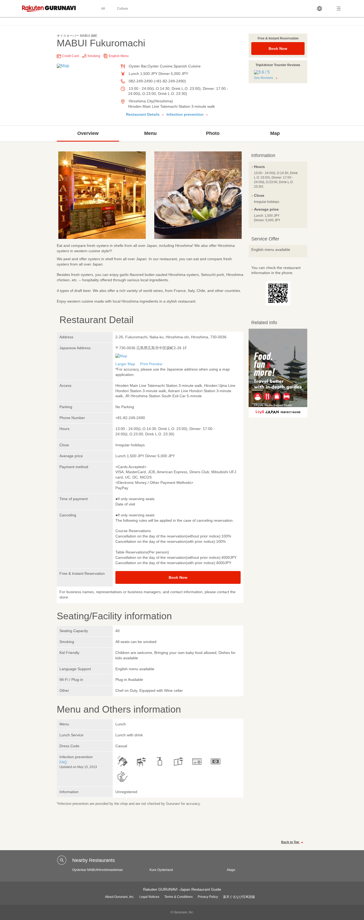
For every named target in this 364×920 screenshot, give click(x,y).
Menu (150, 133)
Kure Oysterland (161, 870)
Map (275, 133)
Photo (213, 133)
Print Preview (151, 364)
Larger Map (125, 364)
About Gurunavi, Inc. (119, 897)
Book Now (278, 48)
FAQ (63, 762)
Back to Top (290, 842)
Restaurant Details (143, 114)
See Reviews (263, 78)
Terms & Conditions (178, 897)
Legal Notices (149, 897)
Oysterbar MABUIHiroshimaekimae (97, 870)
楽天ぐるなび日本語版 (239, 897)
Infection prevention (186, 114)
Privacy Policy (208, 897)
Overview (88, 133)
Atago (231, 870)
